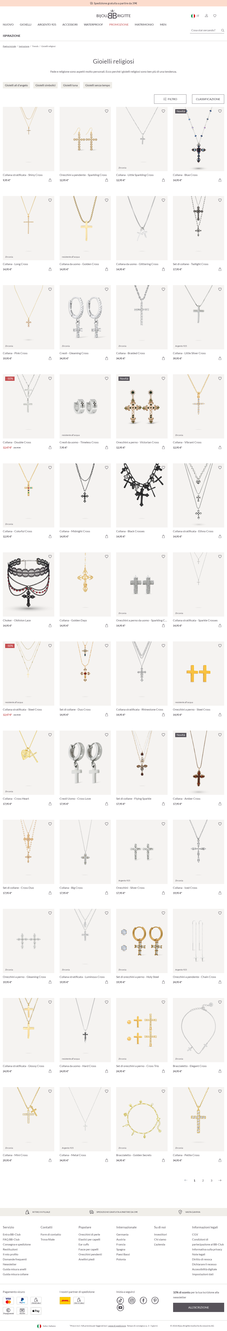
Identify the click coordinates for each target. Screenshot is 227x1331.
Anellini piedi (87, 1259)
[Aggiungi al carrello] (50, 180)
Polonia (121, 1259)
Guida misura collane (15, 1274)
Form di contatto (51, 1234)
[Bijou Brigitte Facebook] (143, 1300)
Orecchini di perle (89, 1234)
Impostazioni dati (203, 1274)
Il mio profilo (10, 1254)
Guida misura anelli (14, 1269)
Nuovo (8, 24)
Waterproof (93, 24)
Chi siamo (160, 1239)
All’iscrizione (198, 1307)
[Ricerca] (222, 30)
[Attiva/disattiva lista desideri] (50, 111)
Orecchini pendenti (90, 1254)
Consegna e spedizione (17, 1244)
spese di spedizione (117, 1325)
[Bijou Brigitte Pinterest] (155, 1300)
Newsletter (9, 1264)
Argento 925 (47, 24)
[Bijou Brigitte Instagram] (132, 1300)
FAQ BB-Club (11, 1239)
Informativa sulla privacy (207, 1249)
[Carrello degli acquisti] (223, 16)
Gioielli (25, 24)
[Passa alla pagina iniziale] (113, 14)
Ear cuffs (84, 1244)
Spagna (120, 1249)
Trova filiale (48, 1239)
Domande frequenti (15, 1259)
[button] (206, 16)
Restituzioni (10, 1249)
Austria (120, 1239)
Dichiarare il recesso (204, 1264)
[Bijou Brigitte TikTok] (120, 1300)
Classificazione (208, 99)
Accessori (70, 24)
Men (163, 24)
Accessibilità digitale (204, 1269)
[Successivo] (219, 1180)
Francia (120, 1244)
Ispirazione (11, 35)
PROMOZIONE (119, 24)
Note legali (198, 1254)
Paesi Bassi (123, 1254)
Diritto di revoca (202, 1259)
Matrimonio (144, 24)
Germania (122, 1234)
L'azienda (159, 1244)
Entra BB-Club (12, 1234)
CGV (195, 1234)
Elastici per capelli (89, 1239)
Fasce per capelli (88, 1249)
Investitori (160, 1234)
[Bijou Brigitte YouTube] (120, 1307)
